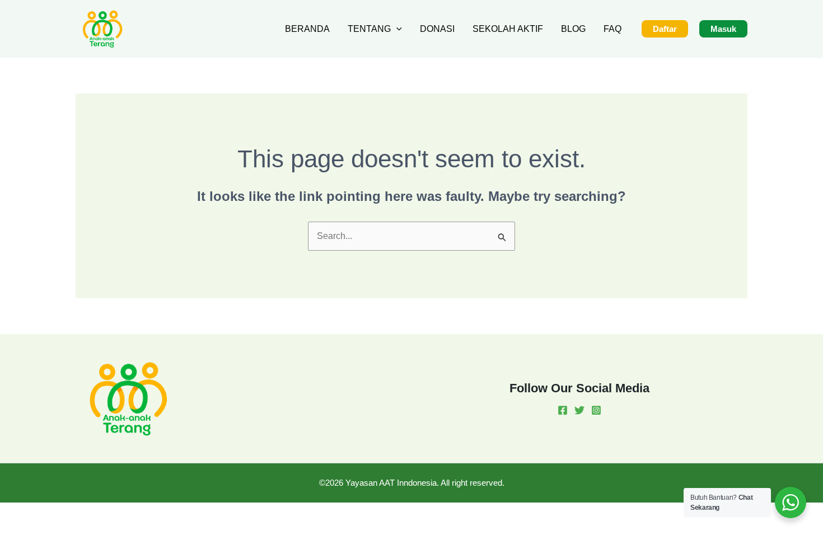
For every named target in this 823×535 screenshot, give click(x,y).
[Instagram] (596, 410)
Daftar (665, 29)
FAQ (612, 29)
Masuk (723, 29)
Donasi (437, 29)
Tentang (369, 29)
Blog (573, 29)
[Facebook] (563, 410)
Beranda (307, 29)
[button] (396, 29)
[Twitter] (579, 410)
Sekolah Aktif (508, 29)
